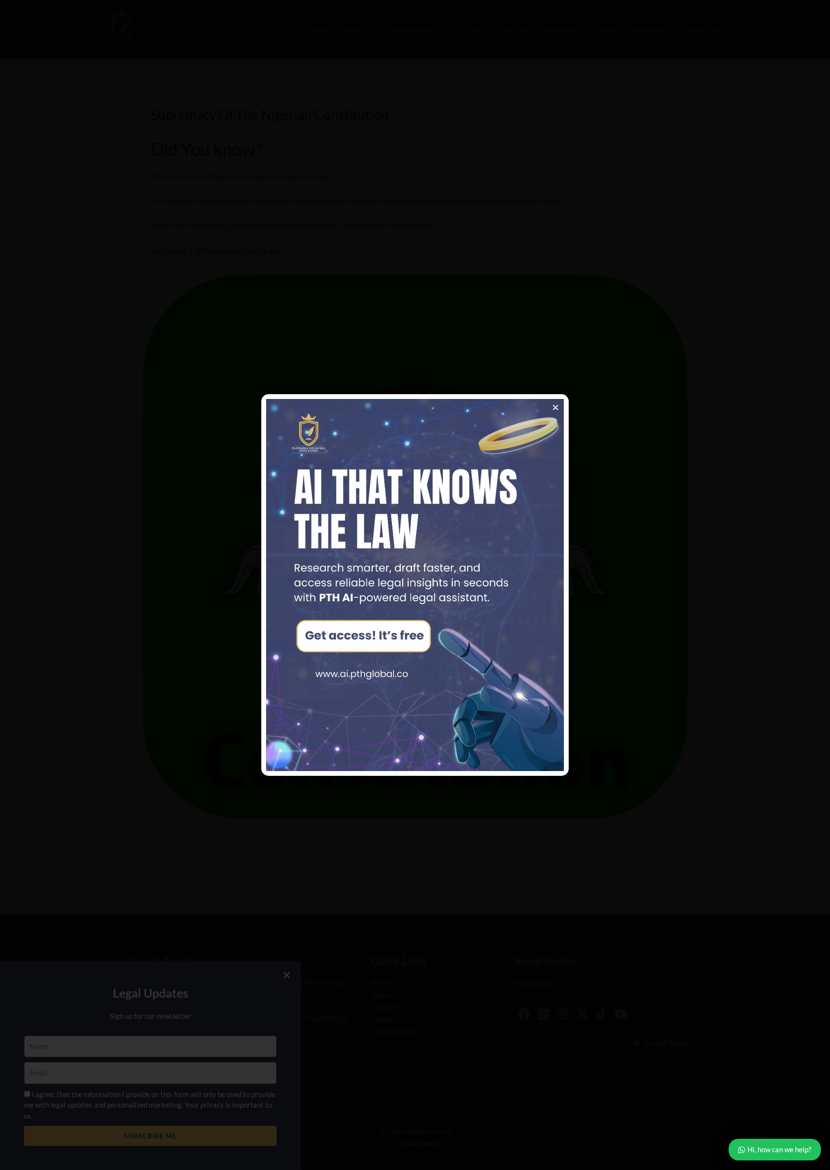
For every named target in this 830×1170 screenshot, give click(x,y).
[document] (415, 585)
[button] (555, 407)
